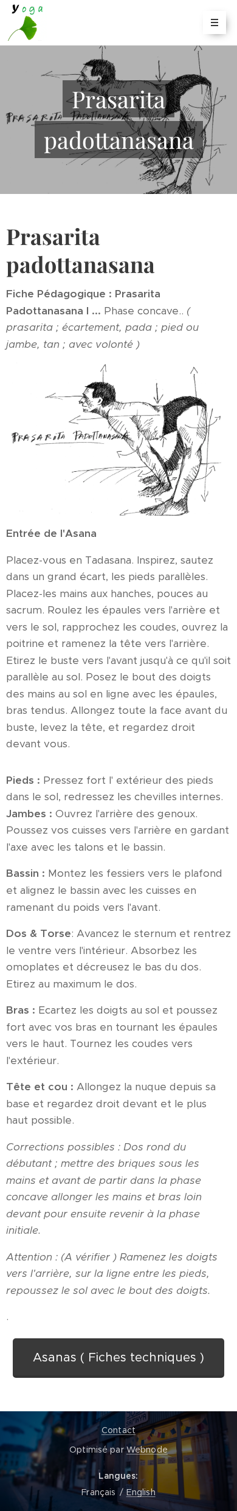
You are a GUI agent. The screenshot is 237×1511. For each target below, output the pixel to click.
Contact (118, 1430)
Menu (214, 22)
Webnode (147, 1449)
